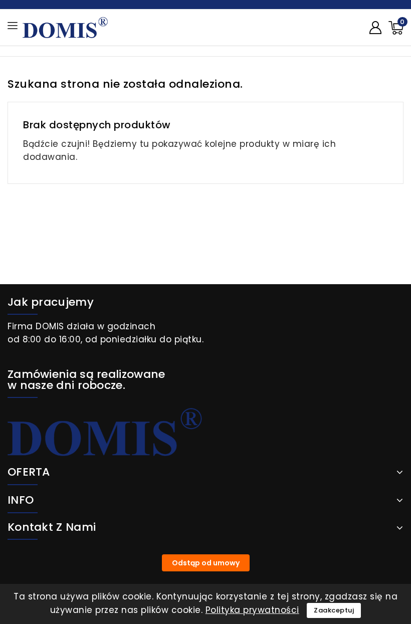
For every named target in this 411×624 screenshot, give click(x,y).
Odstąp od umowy (206, 563)
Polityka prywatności (252, 610)
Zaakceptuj (334, 610)
